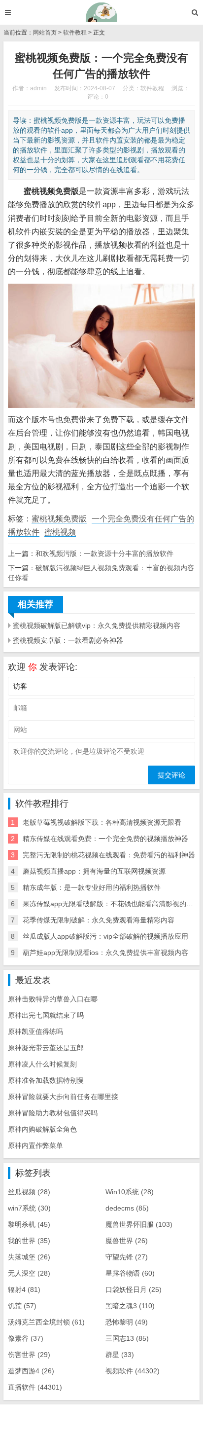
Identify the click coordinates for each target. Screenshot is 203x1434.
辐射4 (24, 1289)
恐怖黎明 (126, 1322)
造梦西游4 (31, 1371)
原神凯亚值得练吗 (35, 1031)
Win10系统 (129, 1192)
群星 (119, 1355)
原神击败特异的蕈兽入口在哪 (53, 999)
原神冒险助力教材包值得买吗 (53, 1113)
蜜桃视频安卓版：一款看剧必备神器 (68, 640)
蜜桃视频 (60, 532)
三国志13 (127, 1338)
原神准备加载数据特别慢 (46, 1080)
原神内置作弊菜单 (35, 1145)
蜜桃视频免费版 (59, 519)
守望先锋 (126, 1257)
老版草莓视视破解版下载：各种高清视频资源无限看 (102, 822)
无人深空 (29, 1273)
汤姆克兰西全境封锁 (46, 1322)
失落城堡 (29, 1257)
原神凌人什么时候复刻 (42, 1064)
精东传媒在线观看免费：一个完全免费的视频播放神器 (105, 839)
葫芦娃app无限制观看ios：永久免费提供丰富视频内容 (105, 952)
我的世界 (29, 1241)
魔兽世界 (126, 1241)
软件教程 (75, 32)
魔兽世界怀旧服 (138, 1224)
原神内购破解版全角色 (42, 1129)
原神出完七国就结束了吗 (46, 1015)
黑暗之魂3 (130, 1306)
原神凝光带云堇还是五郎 (46, 1048)
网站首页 (45, 32)
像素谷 (25, 1338)
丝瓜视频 (29, 1192)
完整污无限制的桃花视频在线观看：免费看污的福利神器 (109, 855)
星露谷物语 (130, 1273)
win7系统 (29, 1208)
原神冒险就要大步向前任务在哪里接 (63, 1097)
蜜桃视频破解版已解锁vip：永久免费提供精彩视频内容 (96, 625)
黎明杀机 (29, 1224)
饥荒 (22, 1306)
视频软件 (132, 1371)
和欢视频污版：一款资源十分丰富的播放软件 (104, 553)
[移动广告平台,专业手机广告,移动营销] (102, 12)
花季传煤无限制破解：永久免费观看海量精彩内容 (98, 920)
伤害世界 (29, 1355)
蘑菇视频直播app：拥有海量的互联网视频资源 (94, 871)
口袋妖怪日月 (133, 1289)
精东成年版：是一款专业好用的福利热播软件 (92, 887)
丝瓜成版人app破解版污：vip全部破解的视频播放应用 (105, 936)
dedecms (127, 1208)
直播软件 (35, 1387)
